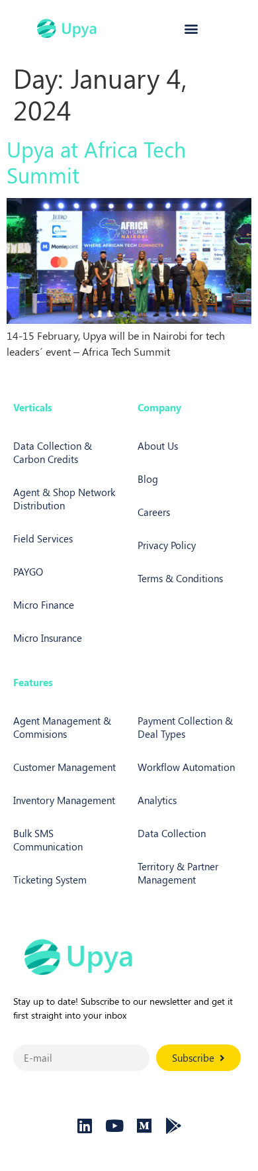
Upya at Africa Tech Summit (96, 161)
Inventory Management (64, 800)
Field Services (43, 538)
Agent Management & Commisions (62, 727)
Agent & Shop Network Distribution (64, 498)
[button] (191, 29)
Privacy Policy (167, 545)
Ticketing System (50, 879)
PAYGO (28, 571)
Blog (148, 478)
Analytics (157, 800)
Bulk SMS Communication (48, 840)
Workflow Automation (186, 767)
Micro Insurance (47, 637)
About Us (158, 445)
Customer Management (64, 767)
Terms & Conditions (180, 578)
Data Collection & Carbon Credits (52, 452)
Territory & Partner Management (178, 873)
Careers (154, 512)
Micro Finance (43, 604)
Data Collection (172, 833)
